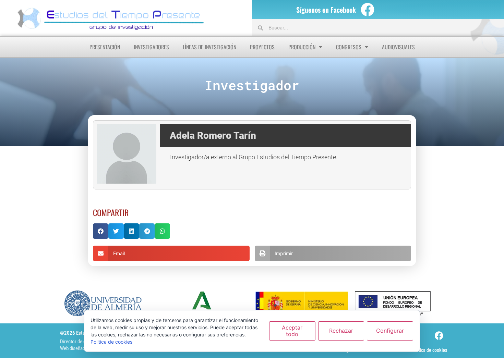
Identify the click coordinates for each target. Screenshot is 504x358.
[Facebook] (367, 9)
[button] (100, 231)
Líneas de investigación (209, 47)
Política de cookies (429, 350)
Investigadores (151, 47)
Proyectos (262, 47)
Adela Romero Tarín (213, 135)
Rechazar (341, 330)
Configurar (390, 330)
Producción (301, 47)
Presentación (104, 47)
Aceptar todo (292, 330)
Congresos (348, 47)
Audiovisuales (398, 47)
